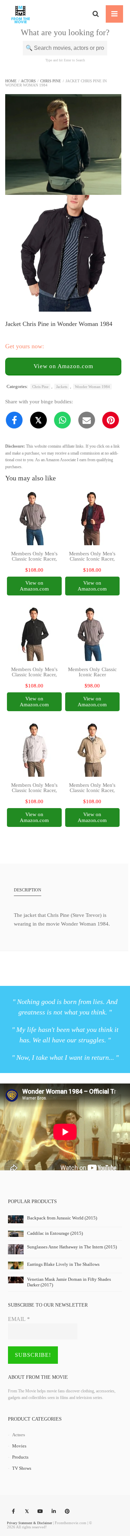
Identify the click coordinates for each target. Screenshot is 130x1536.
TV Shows (21, 1468)
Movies (19, 1445)
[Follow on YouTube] (40, 1511)
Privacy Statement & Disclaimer (29, 1523)
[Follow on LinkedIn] (53, 1511)
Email (19, 1319)
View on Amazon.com (63, 366)
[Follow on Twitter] (26, 1511)
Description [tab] (27, 890)
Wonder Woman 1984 (92, 387)
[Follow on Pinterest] (67, 1511)
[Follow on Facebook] (13, 1511)
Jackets (61, 387)
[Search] (95, 14)
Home (11, 81)
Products (20, 1457)
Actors (28, 81)
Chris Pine (50, 81)
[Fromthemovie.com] (20, 14)
